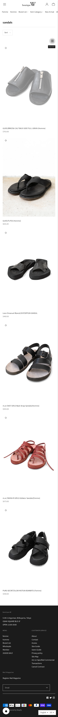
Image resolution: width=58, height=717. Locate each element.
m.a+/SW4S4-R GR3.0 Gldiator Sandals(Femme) (21, 498)
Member (6, 649)
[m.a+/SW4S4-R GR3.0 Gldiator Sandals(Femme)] (29, 454)
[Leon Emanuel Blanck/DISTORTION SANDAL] (29, 269)
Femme (5, 12)
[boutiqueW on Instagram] (54, 698)
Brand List (7, 643)
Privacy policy (37, 653)
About (34, 636)
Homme (13, 12)
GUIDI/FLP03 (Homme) (12, 221)
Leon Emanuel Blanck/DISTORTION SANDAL (20, 313)
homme (6, 639)
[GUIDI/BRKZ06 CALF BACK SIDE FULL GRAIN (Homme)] (29, 84)
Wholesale (7, 646)
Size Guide (36, 646)
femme (5, 636)
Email (7, 684)
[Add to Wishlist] (5, 48)
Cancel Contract (38, 666)
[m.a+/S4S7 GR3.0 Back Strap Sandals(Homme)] (29, 362)
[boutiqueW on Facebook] (48, 698)
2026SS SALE (8, 653)
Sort (6, 32)
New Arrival (49, 12)
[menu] (4, 4)
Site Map (35, 656)
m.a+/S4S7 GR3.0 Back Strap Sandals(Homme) (21, 406)
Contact (35, 639)
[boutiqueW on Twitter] (51, 698)
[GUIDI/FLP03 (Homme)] (29, 177)
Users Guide (36, 649)
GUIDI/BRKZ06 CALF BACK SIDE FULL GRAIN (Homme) (24, 128)
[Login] (47, 4)
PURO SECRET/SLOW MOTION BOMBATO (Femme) (22, 590)
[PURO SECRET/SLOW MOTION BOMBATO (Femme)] (29, 547)
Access (34, 643)
